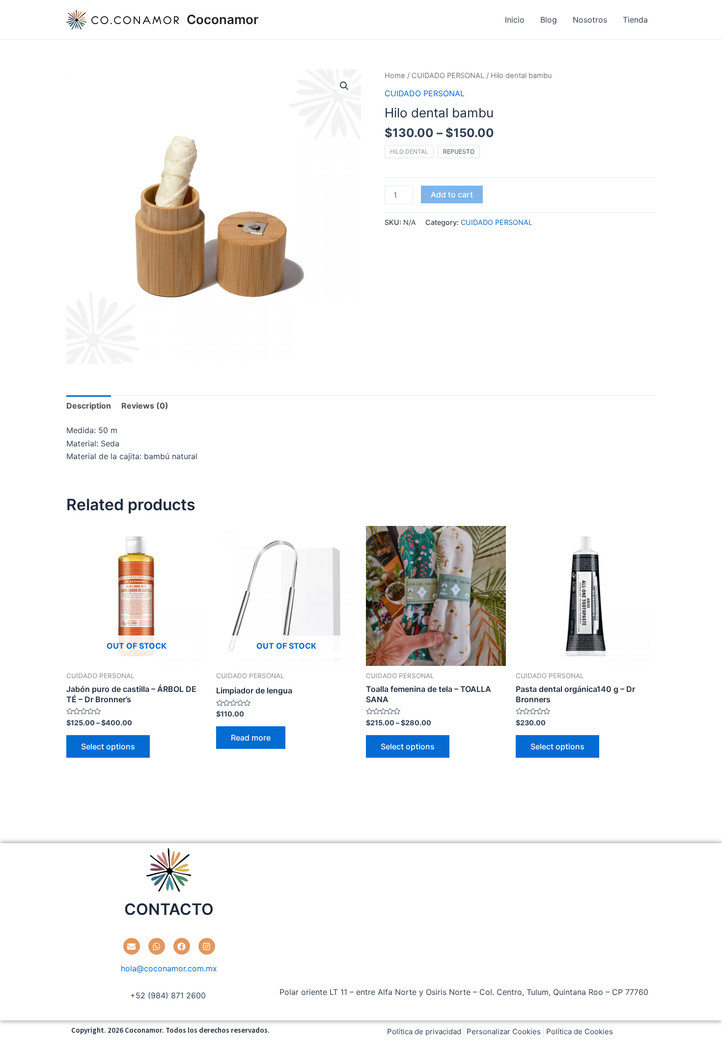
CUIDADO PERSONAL (448, 75)
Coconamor (222, 19)
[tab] (88, 405)
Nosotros (590, 20)
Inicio (515, 20)
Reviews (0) (144, 406)
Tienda (635, 20)
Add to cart (452, 194)
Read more (251, 737)
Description (88, 406)
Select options (108, 746)
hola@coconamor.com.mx (169, 968)
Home (395, 75)
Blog (548, 20)
